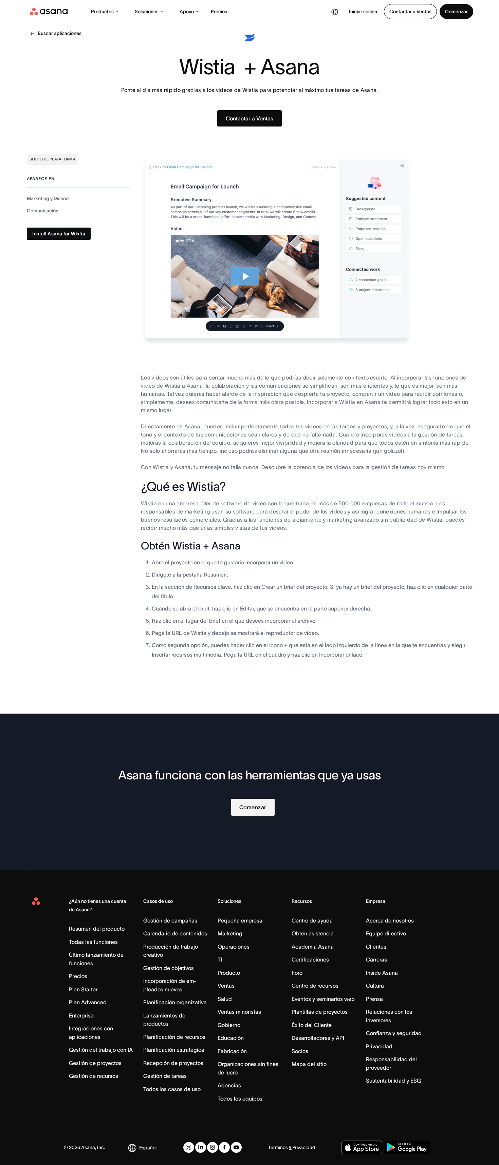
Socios (300, 1051)
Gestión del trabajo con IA (101, 1050)
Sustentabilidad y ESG (393, 1080)
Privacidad (379, 1046)
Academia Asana (313, 947)
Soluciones (147, 11)
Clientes (376, 947)
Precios (219, 11)
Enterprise (81, 1015)
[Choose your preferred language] (334, 11)
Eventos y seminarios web (323, 999)
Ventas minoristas (239, 1012)
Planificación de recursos (174, 1037)
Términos (278, 1147)
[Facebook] (224, 1147)
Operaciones (234, 947)
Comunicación (42, 210)
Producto (229, 973)
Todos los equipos (240, 1098)
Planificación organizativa (175, 1002)
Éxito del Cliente (312, 1025)
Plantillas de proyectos (320, 1012)
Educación (231, 1038)
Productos (102, 11)
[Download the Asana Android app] (407, 1147)
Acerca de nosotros (390, 920)
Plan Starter (83, 989)
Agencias (229, 1085)
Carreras (376, 959)
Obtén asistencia (313, 933)
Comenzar (456, 11)
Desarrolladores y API (318, 1038)
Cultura (375, 986)
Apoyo (187, 11)
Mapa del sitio (309, 1064)
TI (220, 959)
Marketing (230, 933)
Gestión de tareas (165, 1076)
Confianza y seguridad (394, 1033)
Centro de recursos (315, 986)
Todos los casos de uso (172, 1089)
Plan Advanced (88, 1002)
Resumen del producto (97, 929)
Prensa (374, 999)
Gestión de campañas (170, 920)
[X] (188, 1147)
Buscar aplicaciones (59, 33)
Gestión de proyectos (95, 1063)
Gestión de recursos (93, 1076)
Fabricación (232, 1051)
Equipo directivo (386, 933)
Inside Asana (382, 973)
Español (147, 1147)
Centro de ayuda (312, 920)
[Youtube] (236, 1147)
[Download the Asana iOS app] (361, 1147)
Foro (297, 973)
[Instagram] (212, 1147)
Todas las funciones (93, 942)
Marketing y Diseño (48, 198)
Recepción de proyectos (173, 1063)
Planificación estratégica (173, 1050)
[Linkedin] (200, 1147)
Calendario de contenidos (175, 933)
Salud (225, 999)
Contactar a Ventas (410, 11)
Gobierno (229, 1025)
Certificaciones (310, 959)
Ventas (226, 986)
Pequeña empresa (240, 920)
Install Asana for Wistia (58, 233)
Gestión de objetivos (168, 968)
